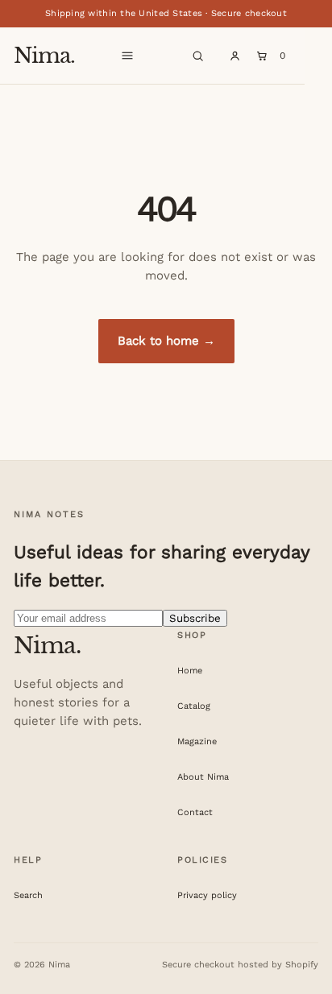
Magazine (197, 741)
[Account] (234, 55)
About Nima (203, 777)
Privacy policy (207, 895)
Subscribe (195, 618)
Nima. (44, 55)
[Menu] (127, 55)
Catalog (193, 706)
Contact (195, 812)
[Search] (197, 55)
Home (189, 670)
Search (28, 895)
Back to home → (166, 340)
